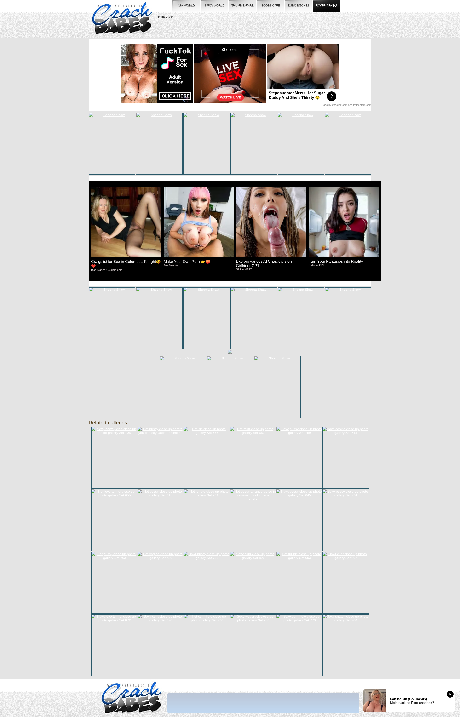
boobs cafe (270, 5)
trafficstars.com (362, 104)
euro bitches (298, 5)
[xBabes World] (122, 19)
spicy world (214, 5)
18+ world (186, 5)
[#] (131, 698)
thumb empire (242, 5)
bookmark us (326, 5)
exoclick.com (339, 104)
